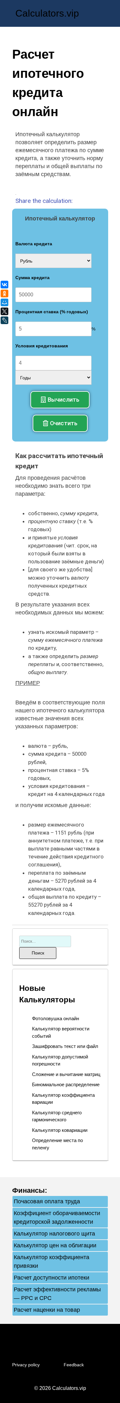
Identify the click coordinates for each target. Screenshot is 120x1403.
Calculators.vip (47, 13)
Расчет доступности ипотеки (51, 1277)
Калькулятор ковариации (59, 1130)
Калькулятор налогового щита (54, 1233)
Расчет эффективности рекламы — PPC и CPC (57, 1293)
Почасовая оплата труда (47, 1201)
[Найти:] (45, 941)
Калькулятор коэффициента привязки (51, 1261)
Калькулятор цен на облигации (55, 1245)
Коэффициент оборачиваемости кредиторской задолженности (57, 1217)
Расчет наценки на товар (47, 1310)
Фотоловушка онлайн (55, 1018)
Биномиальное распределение (66, 1084)
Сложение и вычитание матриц (66, 1074)
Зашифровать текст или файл (65, 1046)
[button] (60, 399)
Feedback (74, 1364)
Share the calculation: (44, 200)
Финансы (28, 1190)
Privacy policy (26, 1364)
